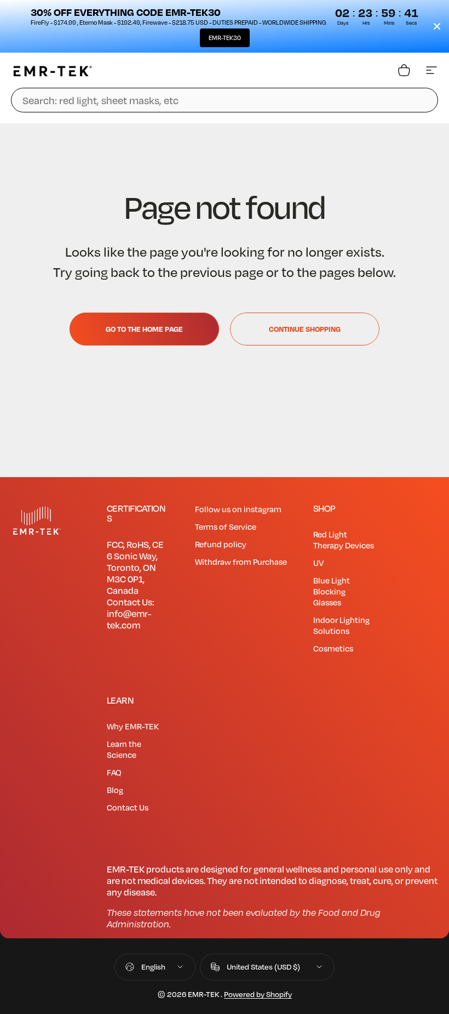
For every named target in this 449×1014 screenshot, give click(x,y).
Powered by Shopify (258, 994)
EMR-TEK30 (225, 38)
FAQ (114, 772)
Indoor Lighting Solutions (341, 625)
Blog (115, 790)
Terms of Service (225, 526)
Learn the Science (124, 749)
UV (318, 563)
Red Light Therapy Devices (343, 539)
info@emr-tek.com (129, 619)
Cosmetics (333, 648)
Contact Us (127, 807)
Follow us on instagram (238, 509)
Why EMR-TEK (133, 726)
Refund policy (220, 544)
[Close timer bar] (437, 26)
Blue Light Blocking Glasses (331, 591)
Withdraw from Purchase (241, 562)
